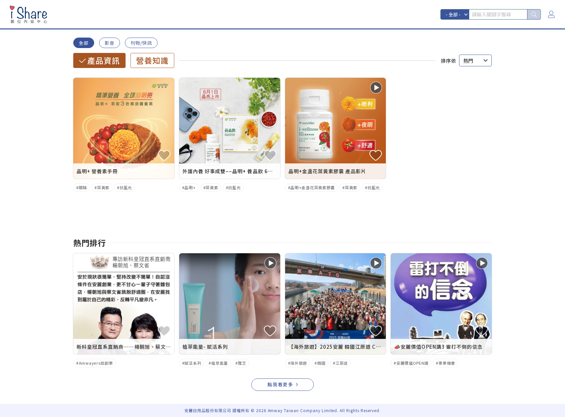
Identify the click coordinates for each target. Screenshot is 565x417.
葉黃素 (103, 187)
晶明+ (190, 187)
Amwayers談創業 (96, 363)
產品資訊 (103, 60)
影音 (109, 43)
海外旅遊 (298, 363)
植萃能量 (219, 363)
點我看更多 (280, 384)
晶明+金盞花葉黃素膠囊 (312, 187)
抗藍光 (126, 187)
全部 (84, 43)
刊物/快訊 (141, 43)
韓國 (321, 363)
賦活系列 (192, 363)
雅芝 (242, 363)
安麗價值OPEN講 (412, 363)
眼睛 (83, 187)
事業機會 (446, 363)
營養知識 (152, 60)
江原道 (341, 363)
